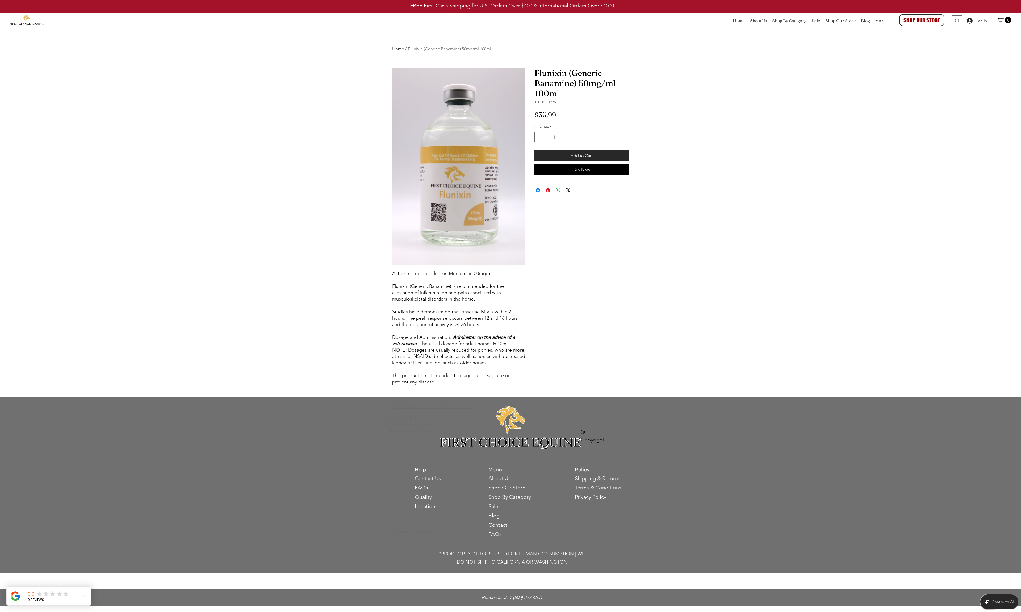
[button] (1005, 20)
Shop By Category (509, 497)
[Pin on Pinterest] (548, 190)
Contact (498, 525)
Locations (426, 506)
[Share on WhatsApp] (558, 190)
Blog (494, 515)
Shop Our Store (506, 487)
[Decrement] (538, 137)
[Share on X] (568, 190)
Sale (493, 506)
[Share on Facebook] (538, 190)
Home (398, 48)
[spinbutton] (546, 137)
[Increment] (554, 137)
